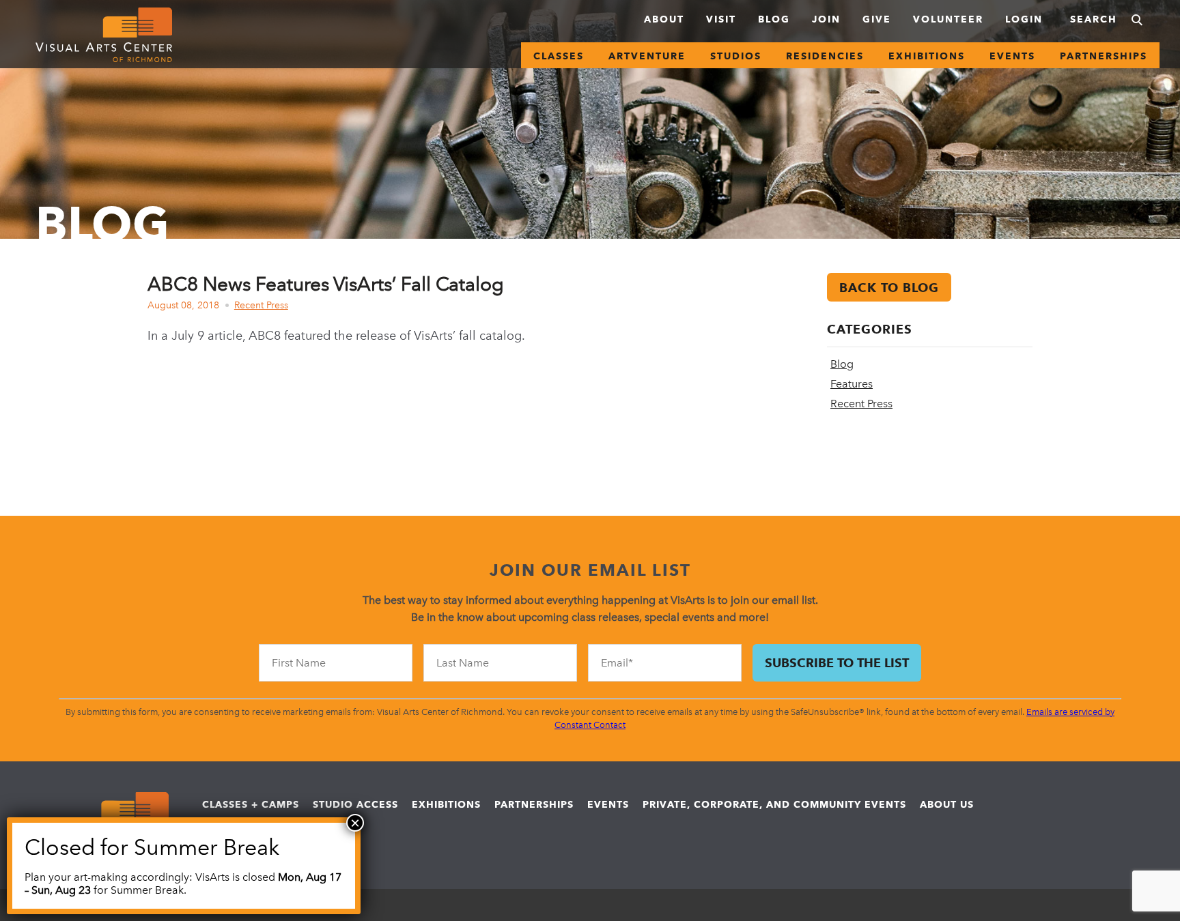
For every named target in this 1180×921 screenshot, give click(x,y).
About (664, 19)
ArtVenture (647, 55)
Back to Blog (889, 287)
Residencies (825, 55)
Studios (735, 55)
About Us (947, 804)
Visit (721, 19)
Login (1024, 19)
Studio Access (355, 804)
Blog (774, 19)
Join (826, 19)
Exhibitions (926, 55)
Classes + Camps (250, 804)
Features (851, 383)
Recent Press (261, 305)
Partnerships (1103, 55)
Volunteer (948, 19)
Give (876, 19)
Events (1012, 55)
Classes (558, 55)
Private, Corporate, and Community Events (774, 804)
